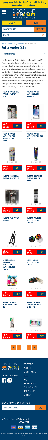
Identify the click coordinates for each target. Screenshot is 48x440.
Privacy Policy (32, 438)
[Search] (43, 35)
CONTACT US (28, 369)
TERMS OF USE (29, 396)
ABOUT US (27, 373)
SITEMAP (27, 400)
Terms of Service (43, 438)
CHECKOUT (40, 29)
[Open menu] (4, 11)
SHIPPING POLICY (30, 392)
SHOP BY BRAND (30, 377)
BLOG (26, 381)
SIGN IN (12, 22)
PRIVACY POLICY (30, 388)
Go (40, 413)
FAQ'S (26, 384)
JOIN (36, 22)
